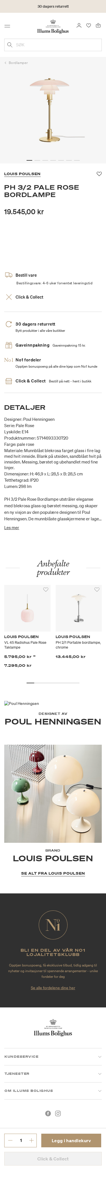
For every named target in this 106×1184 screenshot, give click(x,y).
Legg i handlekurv (71, 1140)
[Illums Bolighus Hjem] (52, 26)
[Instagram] (58, 1113)
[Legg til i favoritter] (45, 589)
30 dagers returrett (53, 6)
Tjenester (17, 1073)
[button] (29, 160)
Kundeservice (21, 1056)
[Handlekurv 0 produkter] (98, 25)
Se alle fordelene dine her (53, 987)
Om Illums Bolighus (29, 1090)
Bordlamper (18, 62)
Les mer (11, 527)
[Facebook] (48, 1113)
